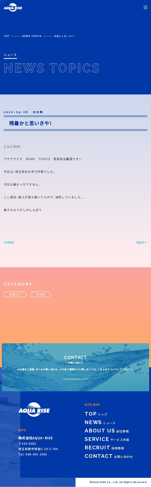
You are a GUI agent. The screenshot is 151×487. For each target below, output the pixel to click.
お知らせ (15, 294)
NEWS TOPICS (31, 36)
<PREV (9, 242)
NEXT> (141, 242)
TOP (6, 36)
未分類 (40, 294)
